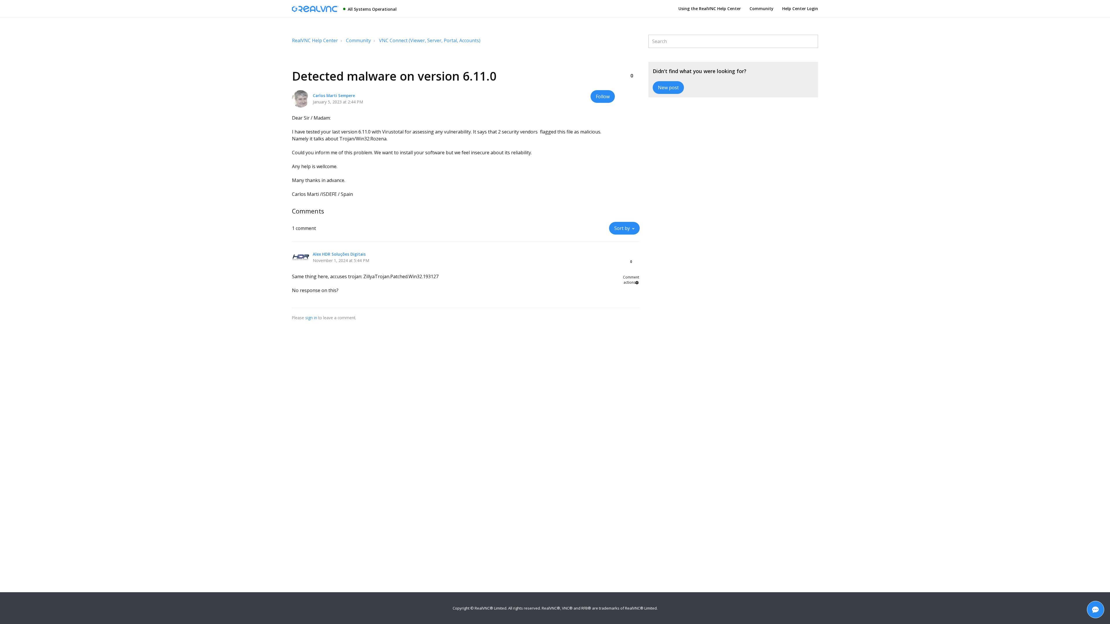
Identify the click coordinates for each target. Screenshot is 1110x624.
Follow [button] (603, 96)
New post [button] (668, 87)
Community (762, 8)
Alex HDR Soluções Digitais (339, 254)
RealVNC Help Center (315, 40)
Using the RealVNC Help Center (709, 8)
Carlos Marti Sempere (334, 95)
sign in (311, 317)
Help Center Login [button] (800, 8)
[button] (632, 66)
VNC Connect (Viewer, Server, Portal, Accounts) (429, 40)
